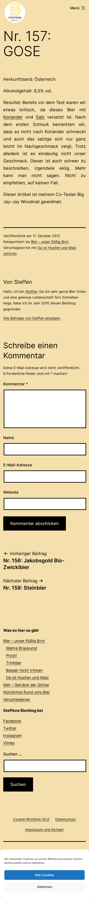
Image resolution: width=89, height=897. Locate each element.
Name (8, 437)
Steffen (31, 291)
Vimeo (9, 743)
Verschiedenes (16, 699)
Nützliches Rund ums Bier (26, 692)
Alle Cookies (44, 875)
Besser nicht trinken (24, 670)
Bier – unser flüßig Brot (49, 242)
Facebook (12, 721)
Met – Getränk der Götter (26, 685)
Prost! (11, 655)
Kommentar (15, 384)
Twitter (9, 728)
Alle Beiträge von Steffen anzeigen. (32, 318)
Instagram (12, 735)
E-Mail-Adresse (17, 465)
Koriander (13, 117)
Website (11, 492)
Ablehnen (44, 887)
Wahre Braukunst (21, 648)
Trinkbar (13, 663)
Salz (40, 117)
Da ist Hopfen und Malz (27, 677)
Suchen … (12, 754)
